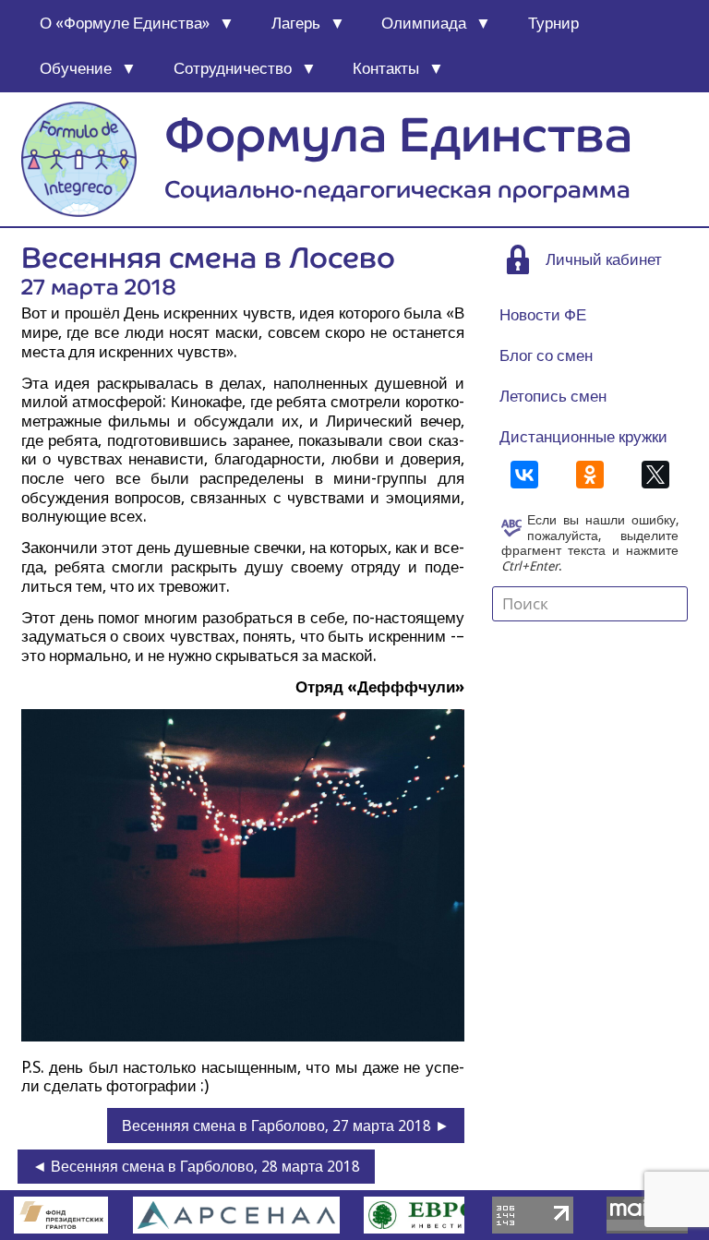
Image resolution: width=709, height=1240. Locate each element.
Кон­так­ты (386, 68)
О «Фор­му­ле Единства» (125, 23)
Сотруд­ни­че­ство (233, 68)
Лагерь (295, 23)
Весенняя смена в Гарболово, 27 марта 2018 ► (286, 1126)
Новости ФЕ (542, 315)
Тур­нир (553, 23)
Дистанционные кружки (583, 436)
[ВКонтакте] (524, 474)
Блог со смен (546, 355)
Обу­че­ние (76, 68)
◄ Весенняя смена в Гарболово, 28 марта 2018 (196, 1166)
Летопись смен (553, 396)
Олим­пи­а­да (423, 23)
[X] (655, 474)
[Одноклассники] (590, 474)
